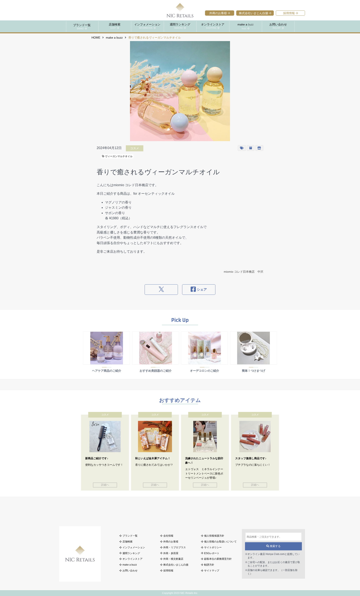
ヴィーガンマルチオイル (118, 156)
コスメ (134, 148)
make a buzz (114, 37)
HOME (95, 37)
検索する (275, 546)
